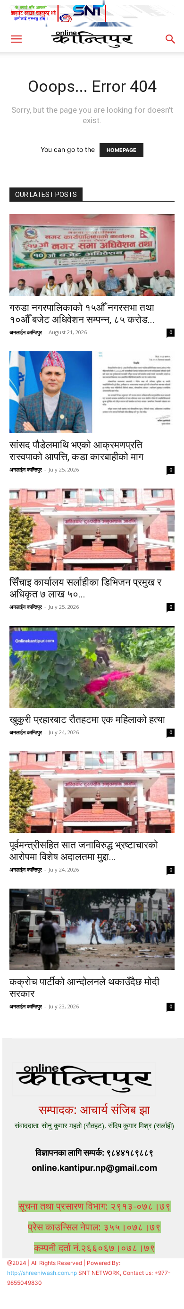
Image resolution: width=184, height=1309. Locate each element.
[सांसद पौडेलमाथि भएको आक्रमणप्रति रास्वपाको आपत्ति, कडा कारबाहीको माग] (92, 392)
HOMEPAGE (121, 150)
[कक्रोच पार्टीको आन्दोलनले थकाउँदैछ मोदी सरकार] (92, 930)
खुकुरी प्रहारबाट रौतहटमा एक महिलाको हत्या (87, 719)
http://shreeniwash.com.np (42, 1272)
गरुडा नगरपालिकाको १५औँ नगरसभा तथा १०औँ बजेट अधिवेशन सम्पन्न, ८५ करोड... (82, 313)
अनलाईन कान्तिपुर (25, 332)
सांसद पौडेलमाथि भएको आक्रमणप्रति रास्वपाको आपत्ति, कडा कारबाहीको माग (76, 451)
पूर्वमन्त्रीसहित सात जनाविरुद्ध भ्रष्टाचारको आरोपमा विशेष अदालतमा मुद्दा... (83, 851)
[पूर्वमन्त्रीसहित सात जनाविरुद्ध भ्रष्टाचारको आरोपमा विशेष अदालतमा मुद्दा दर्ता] (92, 792)
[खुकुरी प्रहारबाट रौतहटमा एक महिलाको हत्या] (92, 667)
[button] (16, 39)
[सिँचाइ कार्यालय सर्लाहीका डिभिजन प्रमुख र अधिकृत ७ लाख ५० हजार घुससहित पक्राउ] (92, 529)
